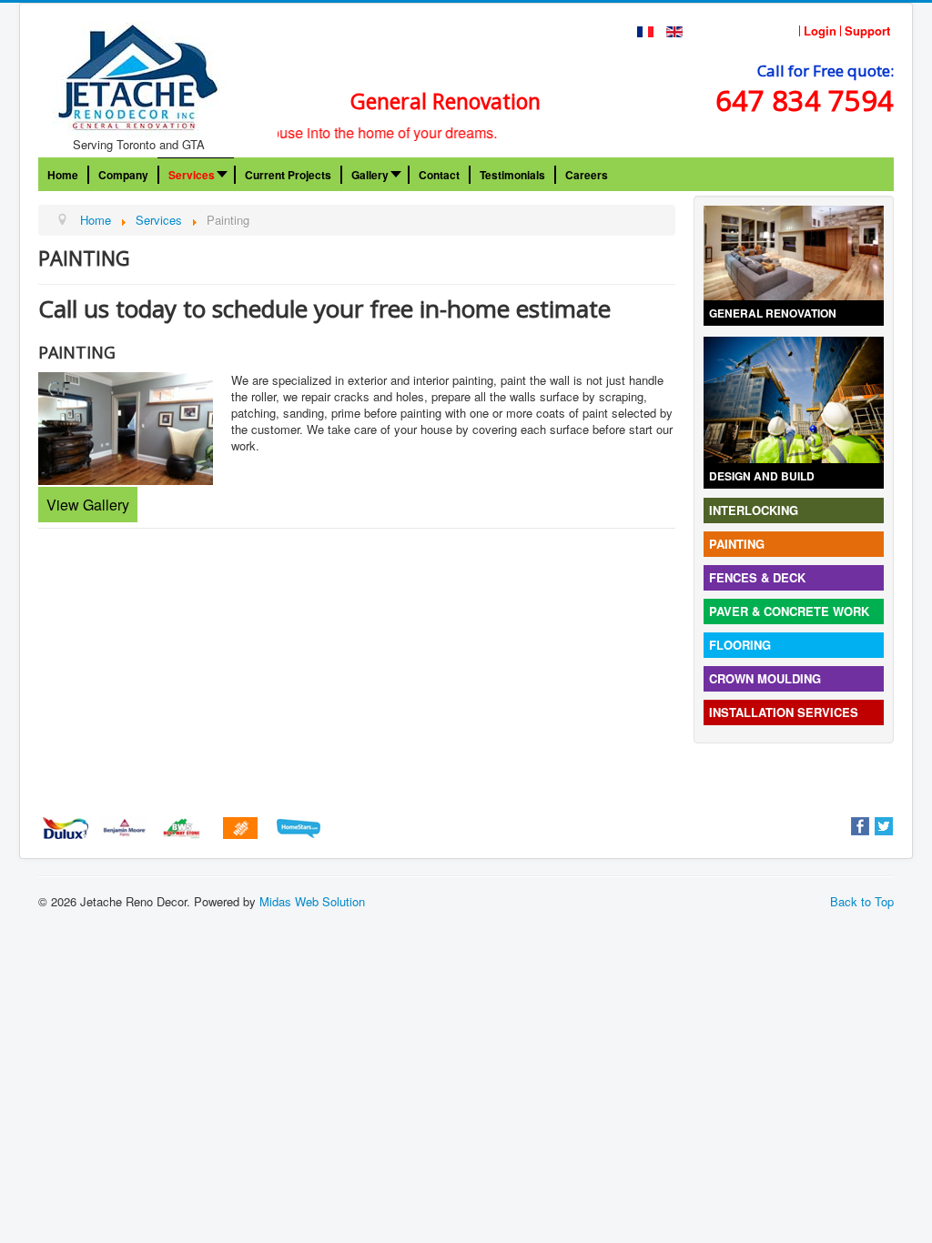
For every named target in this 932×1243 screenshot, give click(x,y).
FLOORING (740, 644)
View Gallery (87, 504)
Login (820, 30)
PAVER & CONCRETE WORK (789, 611)
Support (867, 30)
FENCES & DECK (757, 577)
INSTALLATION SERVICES (783, 712)
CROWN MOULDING (765, 678)
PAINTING (737, 543)
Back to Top (862, 901)
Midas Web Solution (312, 901)
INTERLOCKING (753, 510)
